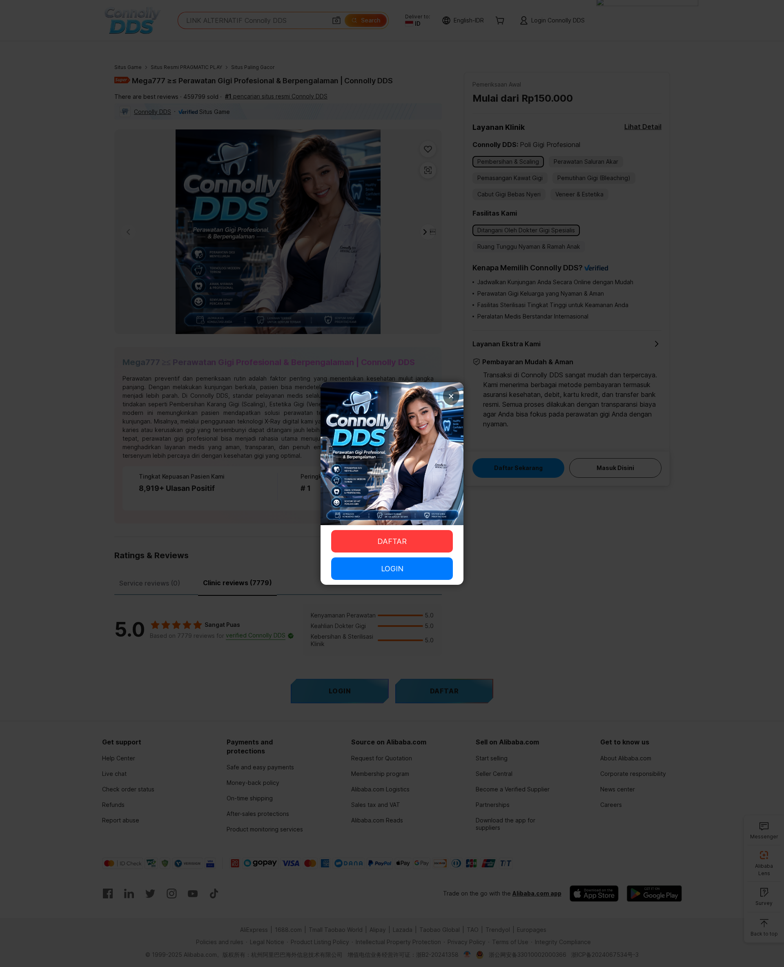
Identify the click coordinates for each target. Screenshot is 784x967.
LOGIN (392, 568)
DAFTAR (392, 541)
